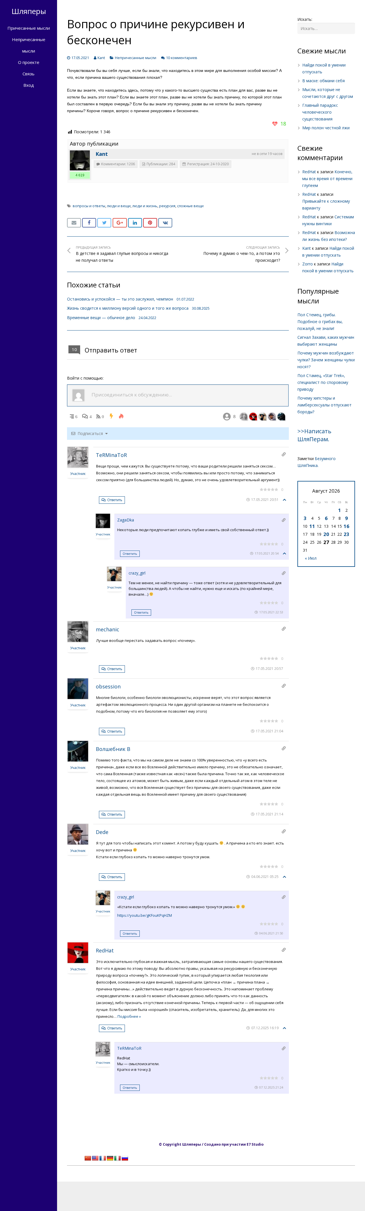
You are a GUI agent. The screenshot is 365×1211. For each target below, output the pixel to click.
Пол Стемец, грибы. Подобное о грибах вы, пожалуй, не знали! (320, 321)
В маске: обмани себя (323, 80)
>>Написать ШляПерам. (314, 435)
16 (346, 526)
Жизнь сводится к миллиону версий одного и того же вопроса (127, 308)
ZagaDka (125, 520)
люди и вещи (119, 205)
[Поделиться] (89, 223)
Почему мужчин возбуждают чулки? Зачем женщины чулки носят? (326, 359)
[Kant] (80, 160)
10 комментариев (181, 57)
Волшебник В (113, 748)
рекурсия (167, 205)
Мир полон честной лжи (326, 127)
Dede (102, 832)
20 (326, 534)
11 (312, 526)
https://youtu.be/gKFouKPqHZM (144, 915)
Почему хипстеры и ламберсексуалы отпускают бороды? (324, 404)
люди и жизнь (144, 205)
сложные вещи (190, 205)
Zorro (307, 264)
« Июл (311, 558)
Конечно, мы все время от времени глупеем (327, 178)
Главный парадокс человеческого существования (320, 112)
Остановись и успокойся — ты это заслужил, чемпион (120, 299)
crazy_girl (137, 573)
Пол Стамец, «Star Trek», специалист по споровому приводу (322, 382)
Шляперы (28, 11)
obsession (108, 686)
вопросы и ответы (89, 205)
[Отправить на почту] (74, 223)
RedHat (105, 950)
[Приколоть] (150, 223)
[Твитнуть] (104, 223)
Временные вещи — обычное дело (101, 317)
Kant (101, 57)
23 (346, 534)
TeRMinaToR (111, 455)
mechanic (107, 629)
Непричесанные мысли (135, 57)
